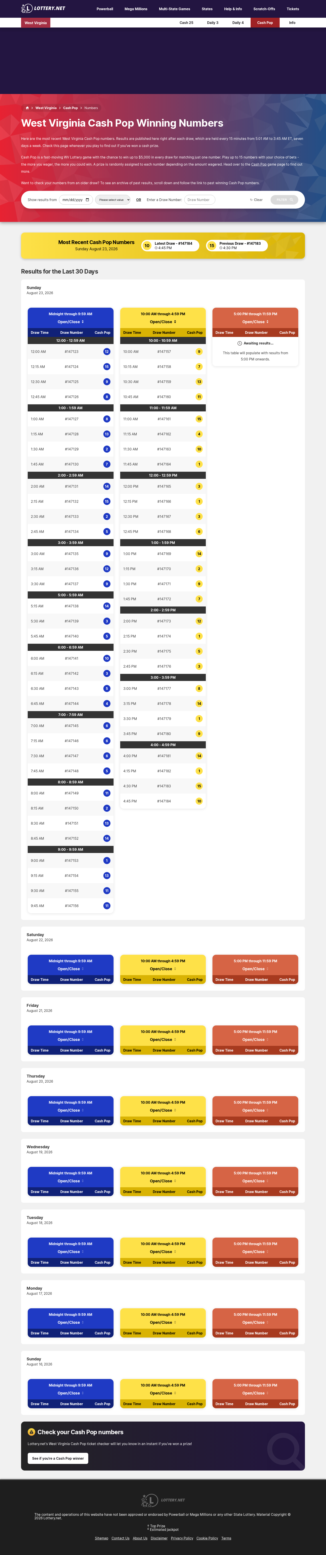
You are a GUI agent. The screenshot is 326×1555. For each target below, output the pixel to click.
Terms (226, 1538)
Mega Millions (136, 9)
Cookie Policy (207, 1538)
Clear (258, 200)
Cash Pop (265, 22)
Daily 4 (238, 22)
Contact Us (121, 1538)
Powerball (105, 9)
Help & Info (233, 9)
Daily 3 (212, 22)
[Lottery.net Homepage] (27, 108)
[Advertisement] (163, 61)
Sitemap (101, 1538)
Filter (282, 199)
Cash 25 (186, 22)
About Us (140, 1538)
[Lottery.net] (43, 12)
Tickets (293, 9)
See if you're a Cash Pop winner (58, 1458)
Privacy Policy (182, 1538)
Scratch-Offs (264, 9)
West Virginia (36, 22)
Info (292, 22)
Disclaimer (159, 1538)
